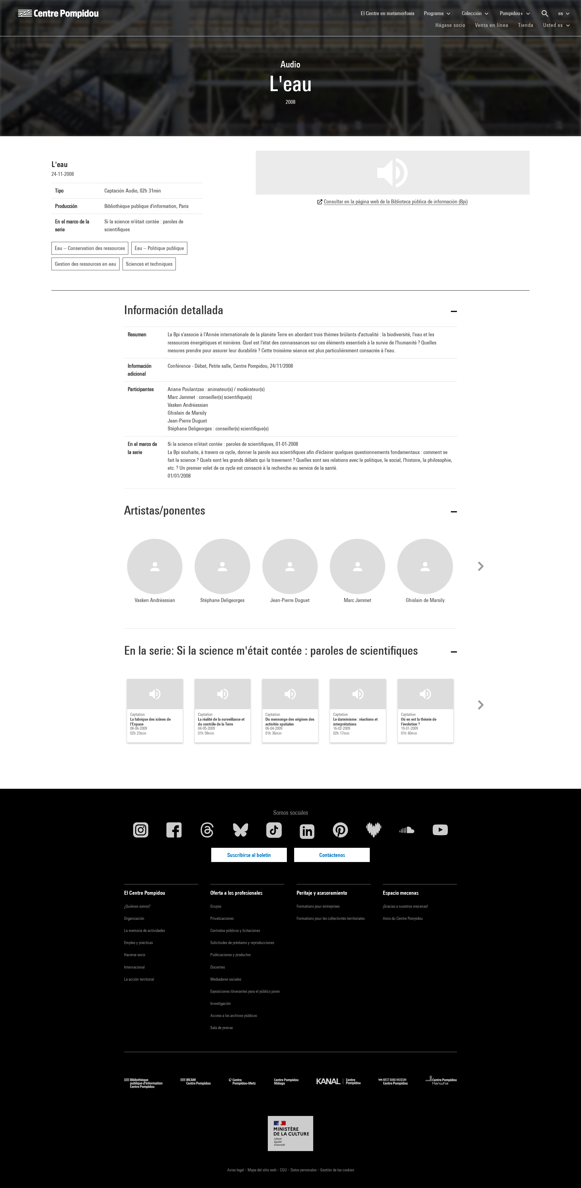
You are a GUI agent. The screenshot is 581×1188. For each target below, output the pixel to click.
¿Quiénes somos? (137, 906)
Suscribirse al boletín (249, 855)
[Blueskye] (240, 831)
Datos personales (303, 1169)
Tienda (528, 24)
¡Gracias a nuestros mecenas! (405, 906)
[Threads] (207, 831)
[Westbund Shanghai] (398, 1086)
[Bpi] (147, 1086)
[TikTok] (273, 831)
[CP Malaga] (290, 1086)
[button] (290, 311)
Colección (472, 13)
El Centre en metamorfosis (390, 13)
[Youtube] (440, 831)
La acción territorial (139, 979)
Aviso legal (236, 1169)
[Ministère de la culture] (290, 1133)
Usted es (553, 25)
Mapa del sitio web (262, 1169)
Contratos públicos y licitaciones (235, 930)
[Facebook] (174, 831)
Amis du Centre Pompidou (403, 918)
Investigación (220, 1003)
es (561, 13)
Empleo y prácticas (138, 942)
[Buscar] (545, 14)
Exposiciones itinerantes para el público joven (245, 991)
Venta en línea (491, 25)
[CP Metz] (247, 1086)
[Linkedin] (307, 831)
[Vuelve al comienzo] (567, 1174)
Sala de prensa (221, 1027)
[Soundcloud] (407, 831)
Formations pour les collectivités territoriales (331, 918)
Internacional (134, 967)
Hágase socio (452, 24)
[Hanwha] (441, 1086)
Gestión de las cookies (337, 1169)
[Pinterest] (340, 831)
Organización (134, 918)
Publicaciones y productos (230, 954)
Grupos (215, 906)
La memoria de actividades (144, 930)
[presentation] (479, 566)
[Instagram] (140, 831)
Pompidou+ (512, 13)
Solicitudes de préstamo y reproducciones (242, 942)
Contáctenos (332, 855)
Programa (434, 13)
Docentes (217, 967)
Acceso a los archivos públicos (233, 1015)
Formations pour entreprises (318, 906)
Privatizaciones (222, 918)
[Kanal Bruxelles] (343, 1086)
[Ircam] (200, 1086)
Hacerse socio (134, 954)
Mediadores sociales (225, 979)
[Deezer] (373, 831)
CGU (284, 1169)
